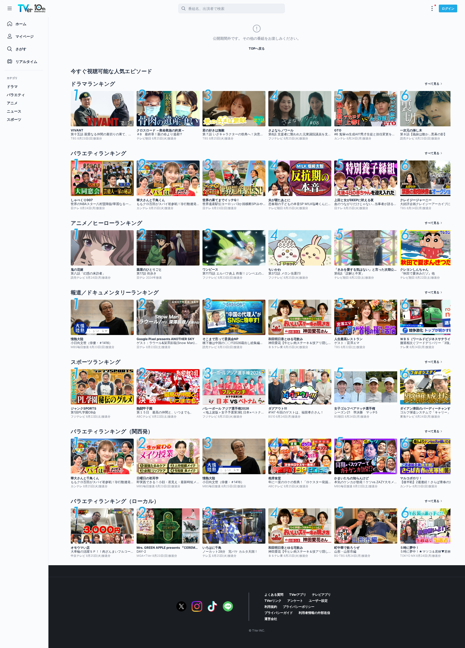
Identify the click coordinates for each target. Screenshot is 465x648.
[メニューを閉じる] (10, 8)
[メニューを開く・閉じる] (432, 8)
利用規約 (270, 607)
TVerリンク (272, 600)
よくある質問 (273, 594)
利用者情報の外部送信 (314, 613)
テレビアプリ (321, 594)
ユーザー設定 (318, 600)
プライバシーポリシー (298, 607)
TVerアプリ (297, 594)
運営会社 (270, 619)
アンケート (295, 600)
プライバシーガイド (278, 613)
